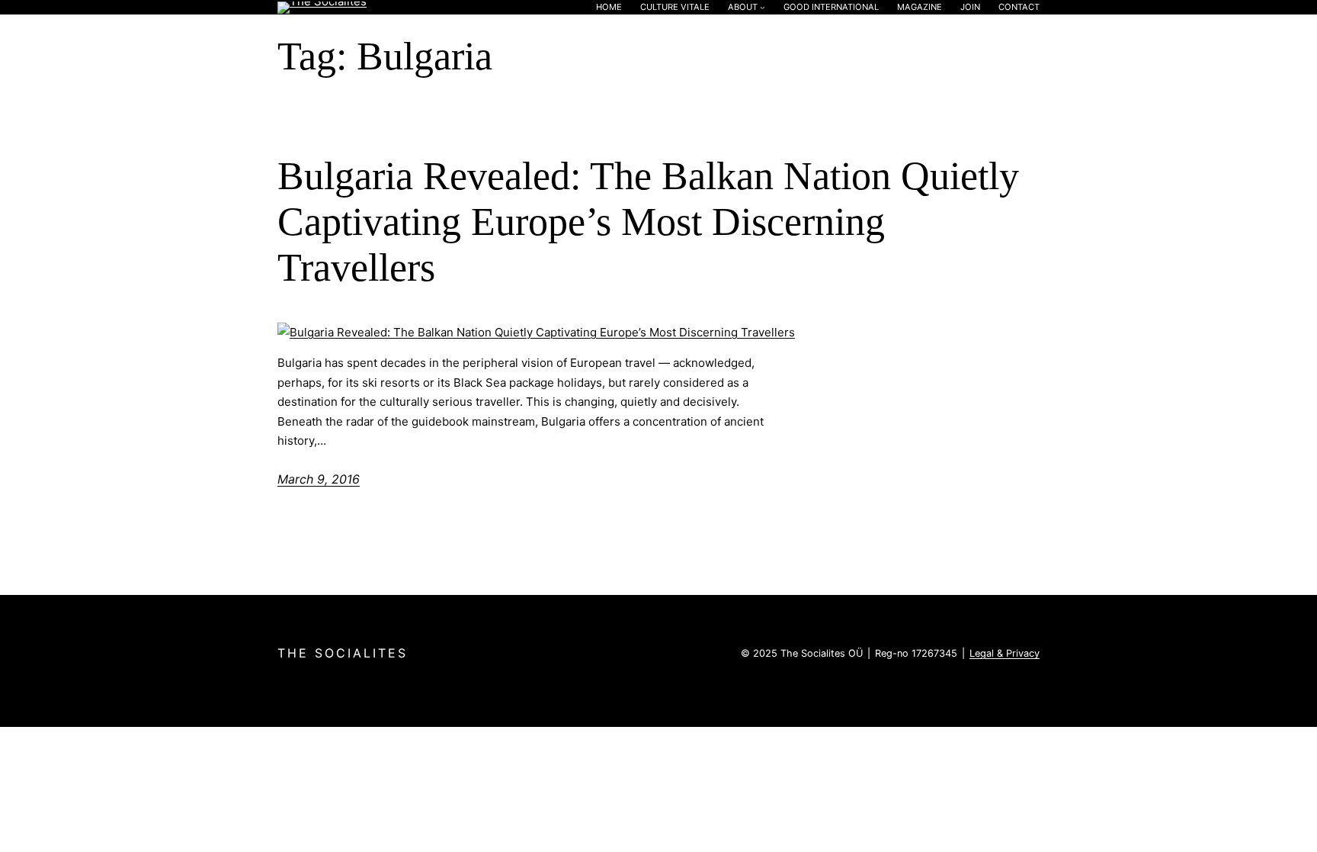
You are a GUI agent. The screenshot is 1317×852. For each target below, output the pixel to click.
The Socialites (342, 653)
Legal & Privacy (1004, 653)
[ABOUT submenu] (762, 7)
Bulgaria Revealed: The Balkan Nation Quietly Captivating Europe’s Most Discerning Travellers (648, 221)
